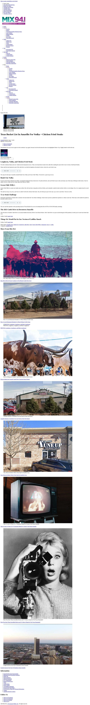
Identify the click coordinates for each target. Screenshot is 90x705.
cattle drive (26, 224)
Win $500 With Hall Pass (9, 4)
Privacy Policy (6, 685)
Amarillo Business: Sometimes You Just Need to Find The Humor (15, 418)
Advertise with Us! (7, 13)
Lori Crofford (9, 33)
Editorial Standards (7, 679)
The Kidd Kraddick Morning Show (14, 31)
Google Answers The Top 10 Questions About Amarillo (13, 667)
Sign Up (8, 53)
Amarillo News (6, 8)
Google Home (9, 44)
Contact (5, 58)
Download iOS (9, 49)
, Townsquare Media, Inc (12, 703)
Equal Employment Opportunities (10, 673)
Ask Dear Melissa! (7, 10)
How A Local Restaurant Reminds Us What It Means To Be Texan (15, 322)
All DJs (8, 29)
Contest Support (9, 55)
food (31, 224)
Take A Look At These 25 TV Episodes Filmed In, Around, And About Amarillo (18, 526)
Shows (7, 30)
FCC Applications (7, 680)
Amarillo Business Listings (9, 691)
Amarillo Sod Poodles (8, 7)
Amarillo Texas (9, 224)
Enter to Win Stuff (7, 11)
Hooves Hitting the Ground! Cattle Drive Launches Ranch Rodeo (15, 379)
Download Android (10, 50)
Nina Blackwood (10, 38)
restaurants (43, 224)
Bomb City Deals (7, 6)
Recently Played (9, 45)
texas (48, 224)
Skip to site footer (14, 1)
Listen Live (8, 40)
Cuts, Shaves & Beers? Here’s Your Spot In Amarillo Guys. (14, 475)
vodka (52, 224)
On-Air (5, 27)
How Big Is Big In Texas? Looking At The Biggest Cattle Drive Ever (16, 280)
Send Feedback (9, 61)
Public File (5, 676)
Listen (4, 39)
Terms (4, 682)
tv (49, 224)
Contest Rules (9, 54)
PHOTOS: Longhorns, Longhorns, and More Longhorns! (13, 328)
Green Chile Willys (36, 224)
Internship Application (11, 63)
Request (8, 47)
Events (4, 57)
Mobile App (9, 41)
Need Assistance (7, 677)
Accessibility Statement (8, 686)
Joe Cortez (8, 36)
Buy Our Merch (6, 12)
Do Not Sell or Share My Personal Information (13, 689)
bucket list (21, 224)
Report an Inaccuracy (8, 681)
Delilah (7, 35)
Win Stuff (5, 52)
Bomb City (16, 224)
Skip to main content (5, 1)
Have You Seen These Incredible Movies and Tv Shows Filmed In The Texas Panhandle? (20, 622)
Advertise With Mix (10, 62)
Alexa (7, 43)
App (4, 48)
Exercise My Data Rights (9, 687)
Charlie (2, 140)
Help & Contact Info (10, 59)
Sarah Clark (10, 216)
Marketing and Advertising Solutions (11, 675)
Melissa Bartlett (9, 34)
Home (4, 26)
